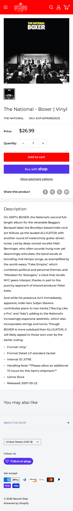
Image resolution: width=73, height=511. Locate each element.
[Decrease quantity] (23, 143)
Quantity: (10, 143)
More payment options (36, 179)
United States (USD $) (19, 441)
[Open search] (51, 7)
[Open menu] (5, 7)
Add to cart (36, 157)
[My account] (58, 7)
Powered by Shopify (16, 503)
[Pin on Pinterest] (52, 192)
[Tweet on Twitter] (59, 192)
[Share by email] (66, 192)
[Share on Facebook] (45, 192)
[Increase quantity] (43, 143)
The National (14, 118)
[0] (66, 7)
